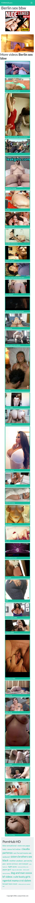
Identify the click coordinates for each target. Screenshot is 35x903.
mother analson (16, 860)
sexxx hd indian (14, 849)
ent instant (23, 864)
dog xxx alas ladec (17, 869)
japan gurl (7, 869)
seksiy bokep (6, 873)
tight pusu (12, 866)
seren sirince (12, 864)
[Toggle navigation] (31, 2)
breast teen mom (10, 884)
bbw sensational (10, 845)
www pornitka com (23, 867)
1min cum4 (26, 869)
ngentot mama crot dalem (17, 880)
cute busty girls (21, 876)
